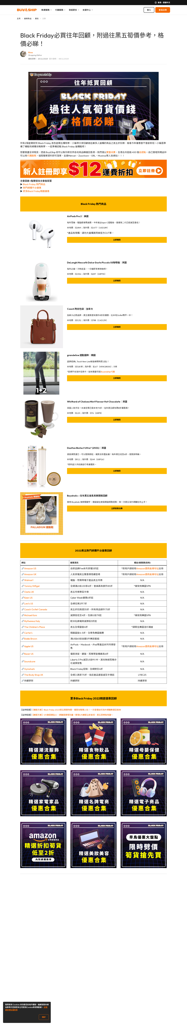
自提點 (142, 152)
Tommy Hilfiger (32, 586)
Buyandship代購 (108, 371)
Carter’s (28, 632)
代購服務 (31, 155)
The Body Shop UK (33, 674)
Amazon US (30, 568)
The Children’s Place (34, 627)
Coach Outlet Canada (35, 609)
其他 (37, 18)
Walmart (28, 580)
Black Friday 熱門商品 (34, 184)
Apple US (28, 646)
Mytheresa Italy (32, 621)
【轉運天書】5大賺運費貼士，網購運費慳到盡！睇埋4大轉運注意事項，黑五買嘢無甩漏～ (72, 715)
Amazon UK (30, 574)
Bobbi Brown (30, 638)
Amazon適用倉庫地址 (147, 568)
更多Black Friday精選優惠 (36, 191)
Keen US (28, 597)
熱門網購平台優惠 (32, 187)
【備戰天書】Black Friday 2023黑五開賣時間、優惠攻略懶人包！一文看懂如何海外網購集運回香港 (76, 709)
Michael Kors (30, 615)
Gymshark (29, 669)
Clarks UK (29, 591)
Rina (30, 52)
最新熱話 (27, 18)
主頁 (19, 18)
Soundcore (29, 661)
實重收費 (111, 152)
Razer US (28, 653)
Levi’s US (28, 603)
